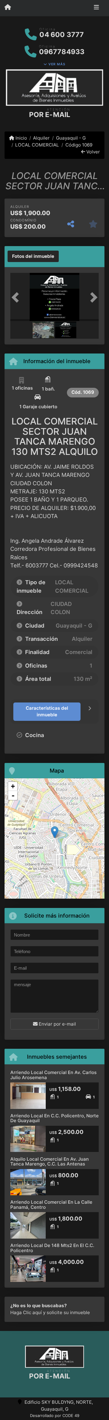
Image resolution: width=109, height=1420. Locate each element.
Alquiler (41, 138)
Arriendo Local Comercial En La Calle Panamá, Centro (51, 1204)
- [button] (13, 795)
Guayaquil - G (70, 138)
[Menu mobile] (8, 7)
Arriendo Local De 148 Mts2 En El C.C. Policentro (52, 1247)
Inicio (20, 138)
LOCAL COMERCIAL (37, 145)
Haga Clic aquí (26, 1312)
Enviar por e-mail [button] (57, 1024)
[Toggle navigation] (96, 8)
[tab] (33, 256)
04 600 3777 (61, 34)
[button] (17, 297)
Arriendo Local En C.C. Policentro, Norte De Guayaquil (54, 1118)
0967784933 (62, 52)
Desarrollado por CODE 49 (54, 1415)
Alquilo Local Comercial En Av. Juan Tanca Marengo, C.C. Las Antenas (49, 1161)
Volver (92, 152)
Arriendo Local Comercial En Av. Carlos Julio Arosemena (53, 1075)
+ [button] (13, 786)
